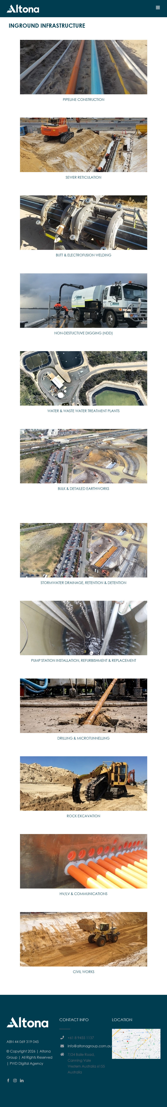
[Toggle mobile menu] (158, 7)
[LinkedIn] (21, 1080)
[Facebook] (8, 1080)
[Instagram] (15, 1080)
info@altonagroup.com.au (88, 1046)
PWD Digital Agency (26, 1063)
